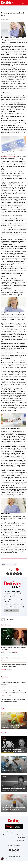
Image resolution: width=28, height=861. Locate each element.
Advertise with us (7, 835)
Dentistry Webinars (21, 840)
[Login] (23, 3)
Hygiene (4, 564)
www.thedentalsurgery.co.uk (8, 156)
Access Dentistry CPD (11, 610)
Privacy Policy (19, 855)
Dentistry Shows (21, 835)
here (9, 85)
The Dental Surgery (12, 564)
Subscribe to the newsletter (14, 845)
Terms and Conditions (10, 855)
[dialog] (2, 858)
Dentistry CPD (21, 832)
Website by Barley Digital (14, 856)
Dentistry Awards (21, 837)
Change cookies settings (7, 832)
